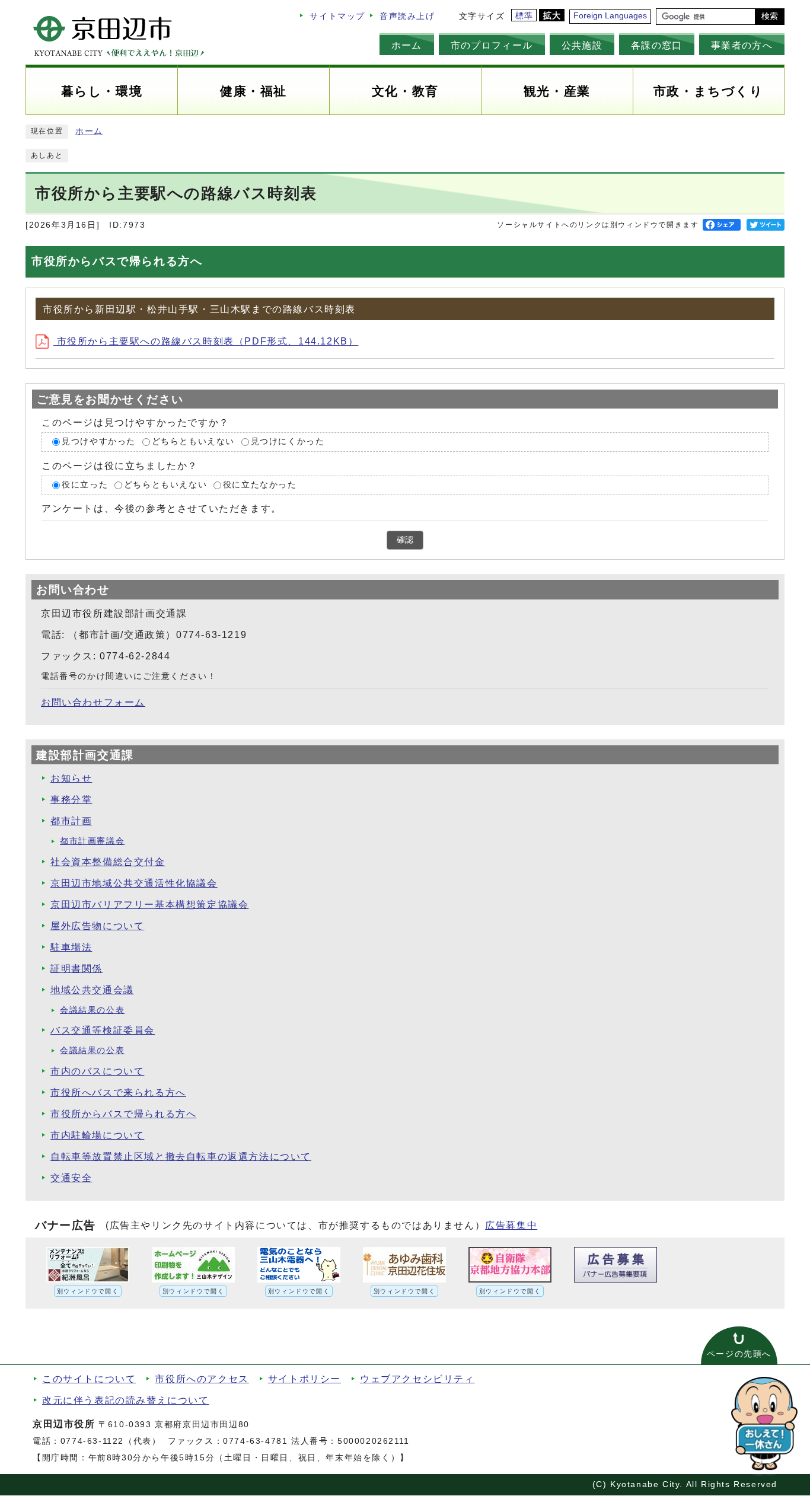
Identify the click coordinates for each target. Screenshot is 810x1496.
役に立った (85, 484)
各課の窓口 (657, 45)
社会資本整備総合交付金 (107, 862)
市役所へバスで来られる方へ (118, 1092)
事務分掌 (71, 800)
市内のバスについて (97, 1071)
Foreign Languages (610, 15)
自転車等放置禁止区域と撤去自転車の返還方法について (180, 1156)
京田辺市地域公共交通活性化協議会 (134, 883)
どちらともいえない (193, 442)
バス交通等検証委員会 (102, 1030)
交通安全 (71, 1178)
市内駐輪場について (97, 1135)
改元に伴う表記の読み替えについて (125, 1400)
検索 (769, 16)
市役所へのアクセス (201, 1379)
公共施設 (582, 45)
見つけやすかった (99, 442)
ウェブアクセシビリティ (417, 1379)
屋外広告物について (97, 926)
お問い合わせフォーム (93, 702)
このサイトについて (89, 1379)
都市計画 (71, 821)
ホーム (406, 45)
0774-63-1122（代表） (110, 1441)
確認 (405, 539)
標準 (524, 15)
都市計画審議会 (92, 841)
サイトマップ (337, 16)
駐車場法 (71, 947)
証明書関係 (76, 969)
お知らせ (71, 778)
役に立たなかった (260, 484)
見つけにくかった (288, 442)
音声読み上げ (407, 16)
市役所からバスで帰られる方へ (123, 1114)
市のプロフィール (492, 45)
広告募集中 (511, 1225)
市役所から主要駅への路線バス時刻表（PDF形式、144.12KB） (205, 341)
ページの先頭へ (739, 1354)
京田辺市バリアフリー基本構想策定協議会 (149, 904)
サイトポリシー (304, 1379)
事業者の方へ (742, 45)
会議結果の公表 (92, 1010)
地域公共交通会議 (92, 990)
